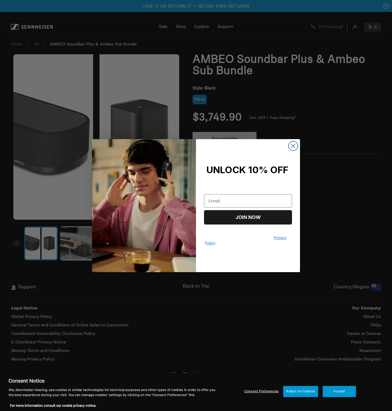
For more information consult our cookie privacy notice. (53, 405)
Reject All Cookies (300, 391)
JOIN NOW (248, 217)
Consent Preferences (261, 391)
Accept (339, 391)
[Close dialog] (293, 146)
